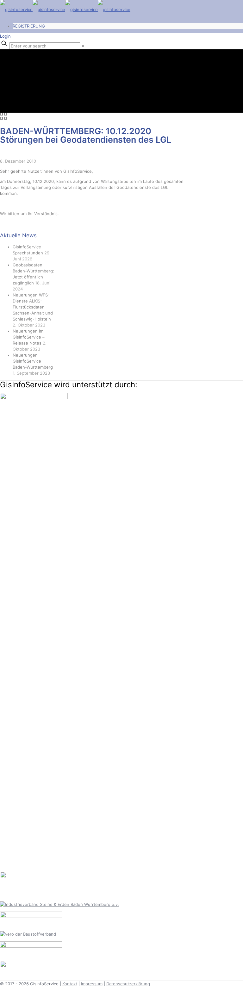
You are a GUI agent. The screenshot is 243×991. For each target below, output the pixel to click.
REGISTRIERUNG (29, 25)
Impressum (92, 983)
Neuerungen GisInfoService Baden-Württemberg (33, 361)
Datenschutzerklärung (128, 983)
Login (5, 36)
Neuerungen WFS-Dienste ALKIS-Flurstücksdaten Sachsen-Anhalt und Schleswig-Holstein (33, 306)
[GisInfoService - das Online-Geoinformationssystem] (65, 9)
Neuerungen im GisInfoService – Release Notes (29, 337)
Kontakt (69, 983)
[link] (83, 45)
